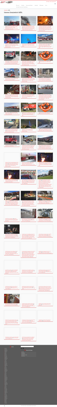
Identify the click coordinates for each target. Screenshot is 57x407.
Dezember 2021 (6, 377)
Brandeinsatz (12, 43)
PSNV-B (44, 29)
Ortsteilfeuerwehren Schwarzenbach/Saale (43, 236)
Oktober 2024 (6, 357)
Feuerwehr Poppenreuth (42, 61)
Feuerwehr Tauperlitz (28, 204)
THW (7, 63)
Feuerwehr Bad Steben (41, 45)
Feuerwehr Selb (30, 255)
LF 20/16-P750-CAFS (27, 26)
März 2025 (6, 355)
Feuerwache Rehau (29, 5)
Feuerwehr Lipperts (40, 182)
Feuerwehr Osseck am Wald (7, 164)
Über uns (17, 5)
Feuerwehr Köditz (13, 112)
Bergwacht (24, 129)
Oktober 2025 (6, 351)
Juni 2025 (5, 352)
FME (28, 340)
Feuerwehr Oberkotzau (48, 27)
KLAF (8, 44)
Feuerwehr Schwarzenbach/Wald (46, 184)
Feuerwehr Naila (33, 113)
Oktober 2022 (6, 369)
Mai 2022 (5, 374)
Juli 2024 (5, 360)
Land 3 (46, 61)
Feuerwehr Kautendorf (14, 45)
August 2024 (6, 359)
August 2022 (6, 371)
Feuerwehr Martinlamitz (15, 61)
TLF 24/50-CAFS (32, 26)
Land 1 (26, 148)
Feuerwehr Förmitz (44, 27)
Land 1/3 (50, 147)
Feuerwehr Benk (48, 180)
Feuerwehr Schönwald (15, 219)
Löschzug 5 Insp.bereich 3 (7, 237)
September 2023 (6, 365)
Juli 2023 (5, 366)
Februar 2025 (6, 356)
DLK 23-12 (15, 43)
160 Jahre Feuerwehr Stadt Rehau (22, 7)
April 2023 (5, 367)
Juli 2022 (5, 372)
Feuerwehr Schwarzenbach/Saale (13, 62)
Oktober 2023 (6, 364)
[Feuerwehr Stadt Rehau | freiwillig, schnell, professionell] (6, 2)
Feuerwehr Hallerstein (13, 26)
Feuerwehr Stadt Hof (24, 80)
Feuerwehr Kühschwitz (43, 79)
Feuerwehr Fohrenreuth (9, 45)
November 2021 (6, 378)
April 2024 (5, 361)
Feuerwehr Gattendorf (45, 45)
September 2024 (6, 358)
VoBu (14, 237)
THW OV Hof (46, 29)
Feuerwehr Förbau (8, 26)
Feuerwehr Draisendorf (24, 62)
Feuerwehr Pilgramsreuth (10, 219)
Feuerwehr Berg (25, 113)
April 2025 (5, 354)
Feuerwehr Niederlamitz (29, 44)
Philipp (39, 47)
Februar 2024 (6, 363)
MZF (42, 95)
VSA (17, 129)
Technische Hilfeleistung (47, 112)
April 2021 (5, 381)
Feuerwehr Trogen (16, 253)
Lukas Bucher (31, 29)
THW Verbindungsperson (43, 98)
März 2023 (6, 368)
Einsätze (22, 5)
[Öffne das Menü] (55, 3)
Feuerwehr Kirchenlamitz (24, 44)
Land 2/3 (40, 29)
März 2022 (6, 376)
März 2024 (6, 362)
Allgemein (9, 179)
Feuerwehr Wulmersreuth (43, 186)
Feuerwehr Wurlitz (23, 148)
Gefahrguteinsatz (45, 94)
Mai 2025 (5, 353)
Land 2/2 (8, 254)
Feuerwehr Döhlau (40, 27)
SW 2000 (45, 26)
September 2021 (6, 379)
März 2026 (6, 348)
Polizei (25, 29)
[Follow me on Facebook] (6, 405)
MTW (30, 26)
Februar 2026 (6, 349)
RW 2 (44, 95)
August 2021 (6, 380)
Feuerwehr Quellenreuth (7, 62)
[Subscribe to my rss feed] (4, 405)
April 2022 (5, 375)
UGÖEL (23, 29)
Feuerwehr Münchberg (29, 113)
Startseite (5, 10)
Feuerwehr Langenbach (28, 129)
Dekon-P (47, 43)
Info (46, 5)
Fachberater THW (25, 27)
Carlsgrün (50, 44)
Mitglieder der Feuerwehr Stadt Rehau (32, 405)
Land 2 (27, 45)
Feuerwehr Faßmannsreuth (29, 27)
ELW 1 (22, 26)
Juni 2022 (5, 373)
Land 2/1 (29, 80)
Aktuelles (36, 5)
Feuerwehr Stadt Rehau (24, 405)
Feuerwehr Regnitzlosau (10, 27)
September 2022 (6, 370)
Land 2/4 (42, 29)
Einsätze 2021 (12, 162)
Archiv (10, 43)
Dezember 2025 (6, 350)
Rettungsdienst (27, 29)
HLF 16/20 (24, 26)
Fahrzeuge (41, 5)
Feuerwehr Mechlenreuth (45, 182)
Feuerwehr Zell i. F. (48, 186)
